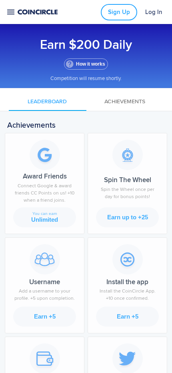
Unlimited (44, 217)
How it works (90, 64)
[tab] (47, 101)
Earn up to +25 (127, 217)
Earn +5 (45, 316)
